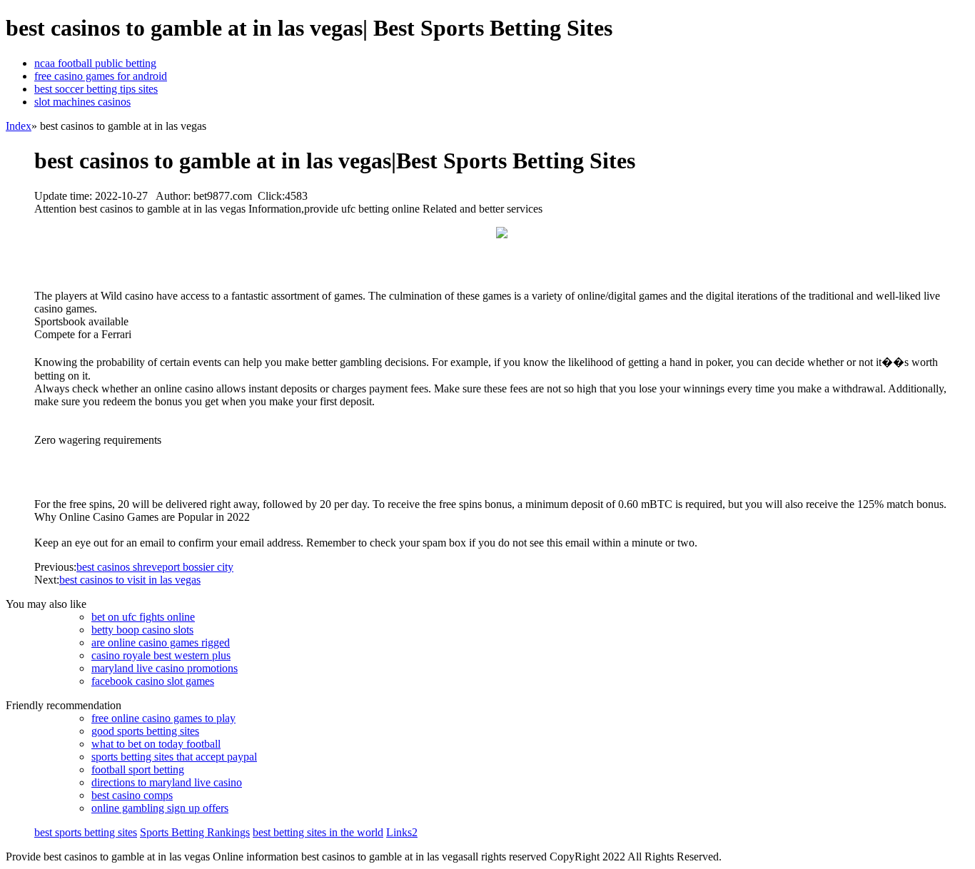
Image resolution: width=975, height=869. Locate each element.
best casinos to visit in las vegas (130, 580)
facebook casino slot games (152, 681)
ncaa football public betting (95, 63)
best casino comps (132, 795)
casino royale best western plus (161, 655)
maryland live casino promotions (164, 668)
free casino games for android (100, 76)
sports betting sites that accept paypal (174, 757)
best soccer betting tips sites (96, 89)
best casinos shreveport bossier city (154, 567)
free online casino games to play (163, 718)
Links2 (402, 832)
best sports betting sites (85, 832)
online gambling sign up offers (159, 808)
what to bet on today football (156, 744)
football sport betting (137, 769)
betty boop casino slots (142, 630)
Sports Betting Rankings (195, 832)
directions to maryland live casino (166, 782)
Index (18, 126)
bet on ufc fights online (143, 617)
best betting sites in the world (318, 832)
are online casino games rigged (160, 642)
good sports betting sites (145, 731)
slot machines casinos (82, 102)
